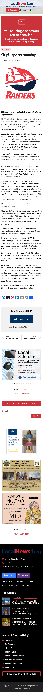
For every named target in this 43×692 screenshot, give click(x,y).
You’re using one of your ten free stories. (21, 33)
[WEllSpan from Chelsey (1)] (21, 442)
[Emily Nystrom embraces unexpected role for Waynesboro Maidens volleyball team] (6, 611)
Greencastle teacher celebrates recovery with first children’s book (25, 623)
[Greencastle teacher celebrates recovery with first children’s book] (6, 622)
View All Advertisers (21, 394)
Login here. (30, 327)
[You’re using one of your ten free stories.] (21, 22)
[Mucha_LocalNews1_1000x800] (21, 508)
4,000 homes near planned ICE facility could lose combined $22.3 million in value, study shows (25, 602)
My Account (17, 688)
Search (5, 411)
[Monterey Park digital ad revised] (21, 475)
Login (25, 10)
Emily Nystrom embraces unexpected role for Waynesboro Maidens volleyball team (24, 612)
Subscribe (26, 688)
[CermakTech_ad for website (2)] (21, 364)
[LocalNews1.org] (22, 3)
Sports (6, 49)
